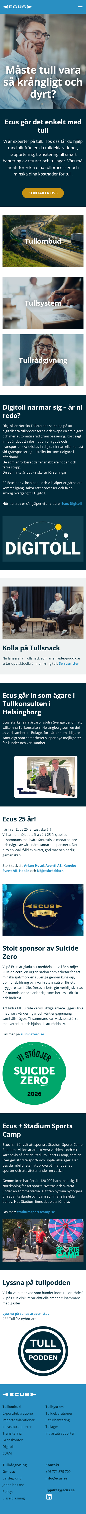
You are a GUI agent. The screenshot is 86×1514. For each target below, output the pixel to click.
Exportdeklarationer (18, 1413)
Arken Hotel (34, 865)
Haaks (24, 870)
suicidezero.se (32, 1034)
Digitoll (8, 1446)
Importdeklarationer (19, 1420)
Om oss (9, 1471)
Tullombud (12, 1406)
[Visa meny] (79, 7)
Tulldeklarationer (59, 1413)
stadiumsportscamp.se (36, 1212)
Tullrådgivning (15, 1465)
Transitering (12, 1433)
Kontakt (52, 1465)
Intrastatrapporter (17, 1426)
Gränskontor (13, 1440)
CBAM (7, 1453)
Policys (8, 1491)
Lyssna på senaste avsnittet (26, 1313)
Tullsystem (55, 1406)
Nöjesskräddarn (50, 870)
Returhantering (58, 1420)
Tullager (52, 1426)
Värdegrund (12, 1478)
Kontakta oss (43, 192)
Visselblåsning (14, 1498)
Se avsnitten (69, 663)
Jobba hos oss (13, 1485)
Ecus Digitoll (71, 503)
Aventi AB (54, 865)
